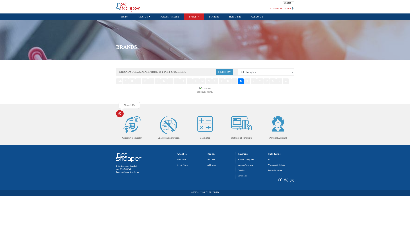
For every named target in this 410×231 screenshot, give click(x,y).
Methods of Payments (246, 159)
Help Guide (235, 16)
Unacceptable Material (276, 165)
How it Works (182, 165)
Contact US (257, 16)
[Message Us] (120, 114)
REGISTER (285, 8)
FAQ (270, 159)
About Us (143, 16)
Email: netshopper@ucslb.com (127, 172)
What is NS (181, 159)
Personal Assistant (169, 16)
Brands (193, 16)
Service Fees (242, 176)
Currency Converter (245, 165)
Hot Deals (211, 159)
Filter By (224, 72)
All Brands (211, 165)
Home (124, 16)
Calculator (242, 170)
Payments (214, 16)
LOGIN (274, 8)
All (120, 81)
